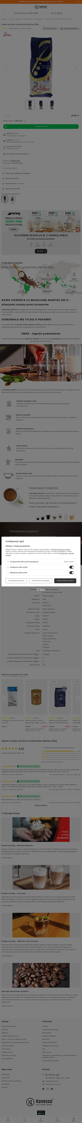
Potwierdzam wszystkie (65, 580)
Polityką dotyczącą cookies (60, 549)
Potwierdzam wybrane (16, 580)
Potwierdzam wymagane (40, 580)
